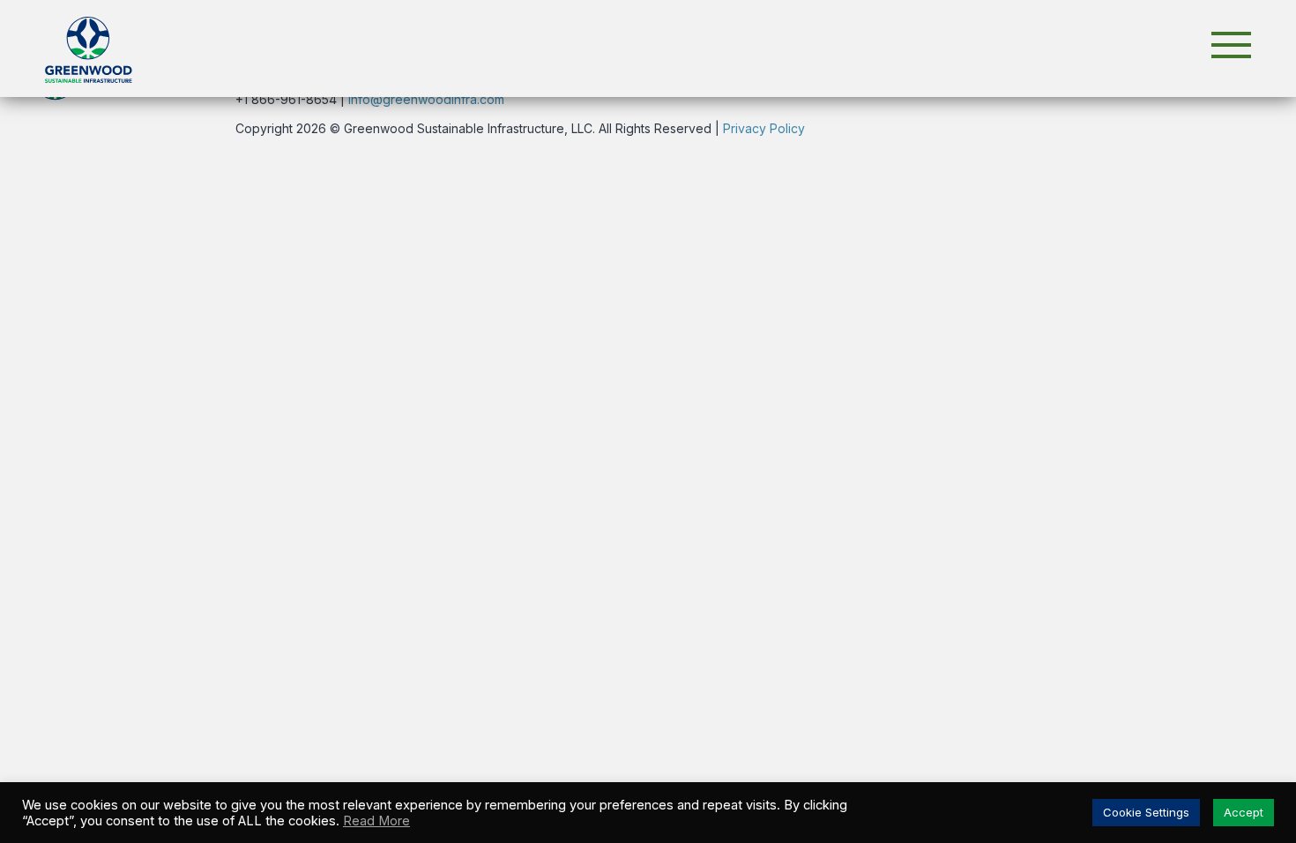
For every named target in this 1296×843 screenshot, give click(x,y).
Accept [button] (1243, 812)
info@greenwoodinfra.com (426, 99)
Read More (376, 821)
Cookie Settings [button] (1146, 812)
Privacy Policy (764, 128)
